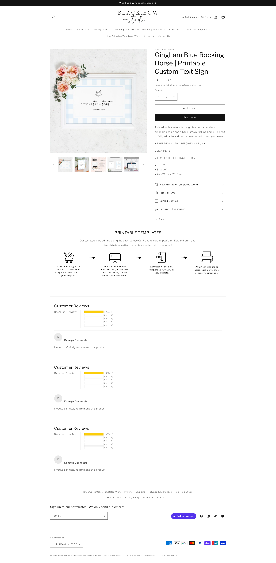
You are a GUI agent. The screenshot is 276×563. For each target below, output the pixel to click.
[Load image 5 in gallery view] (131, 164)
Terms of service (133, 555)
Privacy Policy (132, 497)
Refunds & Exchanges (160, 491)
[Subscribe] (103, 516)
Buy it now (190, 117)
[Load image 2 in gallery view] (81, 164)
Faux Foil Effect (183, 491)
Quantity (159, 90)
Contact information (168, 555)
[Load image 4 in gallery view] (114, 164)
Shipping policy (150, 555)
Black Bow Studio (66, 555)
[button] (53, 17)
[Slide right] (143, 164)
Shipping (174, 85)
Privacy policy (116, 555)
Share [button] (161, 219)
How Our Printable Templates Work (101, 491)
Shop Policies (114, 497)
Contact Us (163, 497)
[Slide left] (53, 164)
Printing (128, 491)
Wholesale (148, 497)
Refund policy (101, 555)
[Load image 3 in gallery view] (98, 164)
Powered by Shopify (83, 555)
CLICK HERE (162, 151)
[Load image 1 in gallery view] (65, 164)
